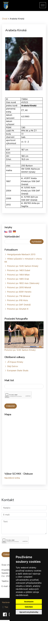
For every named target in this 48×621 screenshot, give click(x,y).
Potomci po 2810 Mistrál (19, 287)
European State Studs (17, 370)
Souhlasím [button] (29, 601)
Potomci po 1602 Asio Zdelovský (23, 283)
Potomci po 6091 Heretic (19, 291)
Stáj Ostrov (12, 366)
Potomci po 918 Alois (17, 300)
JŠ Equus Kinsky (15, 362)
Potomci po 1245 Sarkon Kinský (22, 266)
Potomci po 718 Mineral (18, 296)
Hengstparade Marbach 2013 (21, 254)
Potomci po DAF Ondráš (19, 304)
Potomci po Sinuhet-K (17, 309)
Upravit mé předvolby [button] (28, 612)
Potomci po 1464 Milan (18, 274)
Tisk (6, 607)
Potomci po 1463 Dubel (18, 270)
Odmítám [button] (29, 607)
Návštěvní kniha (12, 478)
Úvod (4, 18)
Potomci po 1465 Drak (18, 279)
